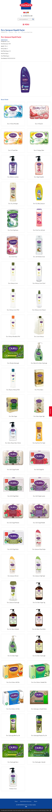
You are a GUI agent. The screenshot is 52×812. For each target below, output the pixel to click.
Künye (16, 801)
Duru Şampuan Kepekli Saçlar (27, 32)
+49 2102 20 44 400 (27, 16)
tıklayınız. (48, 810)
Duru (19, 32)
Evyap (16, 32)
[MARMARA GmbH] (26, 4)
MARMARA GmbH (4, 32)
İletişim (35, 801)
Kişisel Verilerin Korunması (25, 801)
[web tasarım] (26, 806)
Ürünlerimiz (11, 32)
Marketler (50, 411)
